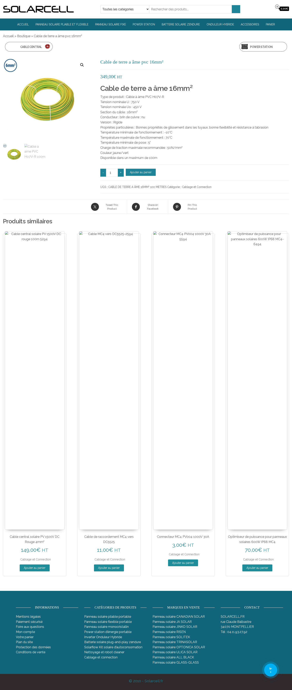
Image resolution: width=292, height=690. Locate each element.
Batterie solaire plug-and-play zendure (112, 642)
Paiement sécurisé (29, 622)
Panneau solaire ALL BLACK (173, 657)
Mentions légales (28, 616)
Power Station (144, 24)
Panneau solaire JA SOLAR (172, 622)
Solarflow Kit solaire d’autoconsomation (113, 647)
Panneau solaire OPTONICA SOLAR (179, 647)
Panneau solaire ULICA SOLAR (175, 652)
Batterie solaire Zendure (181, 24)
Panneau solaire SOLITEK (171, 637)
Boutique (23, 36)
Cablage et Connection (197, 187)
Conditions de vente (30, 652)
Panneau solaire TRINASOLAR (175, 642)
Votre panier (25, 637)
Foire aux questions (30, 627)
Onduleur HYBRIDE (220, 24)
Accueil (8, 36)
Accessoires (250, 24)
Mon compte (25, 632)
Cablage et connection (101, 657)
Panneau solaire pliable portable (107, 616)
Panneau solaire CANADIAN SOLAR (179, 616)
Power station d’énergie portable (107, 632)
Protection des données (33, 647)
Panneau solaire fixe (110, 24)
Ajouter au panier (141, 172)
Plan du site (24, 642)
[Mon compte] (269, 8)
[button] (82, 65)
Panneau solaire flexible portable (108, 622)
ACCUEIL (23, 24)
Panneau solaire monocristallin (106, 627)
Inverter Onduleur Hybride (103, 637)
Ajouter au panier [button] (34, 567)
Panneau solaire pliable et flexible (62, 24)
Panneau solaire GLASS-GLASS (176, 662)
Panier (270, 24)
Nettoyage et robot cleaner (104, 652)
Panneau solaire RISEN (169, 632)
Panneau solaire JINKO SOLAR (175, 627)
